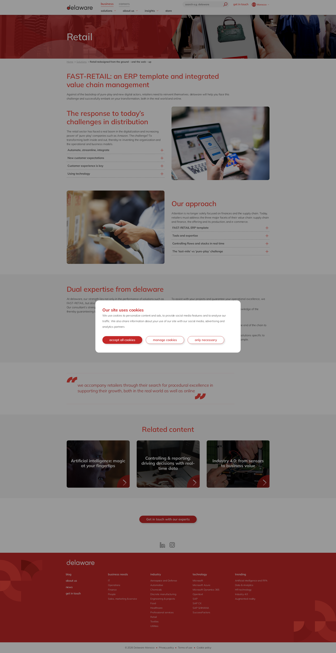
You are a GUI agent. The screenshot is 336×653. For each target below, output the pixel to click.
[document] (168, 326)
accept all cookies (122, 340)
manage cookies (165, 340)
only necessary (206, 340)
